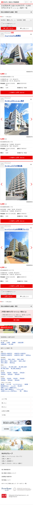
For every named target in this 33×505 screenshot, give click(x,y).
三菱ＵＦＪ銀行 (6, 458)
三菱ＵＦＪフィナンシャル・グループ (11, 456)
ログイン (26, 2)
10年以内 (22, 372)
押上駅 (2, 342)
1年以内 (3, 372)
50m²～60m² (13, 361)
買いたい (4, 403)
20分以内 (10, 380)
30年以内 (17, 374)
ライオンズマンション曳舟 (14, 101)
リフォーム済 (20, 389)
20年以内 (10, 374)
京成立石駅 (20, 342)
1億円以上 (28, 355)
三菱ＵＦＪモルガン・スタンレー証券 (11, 463)
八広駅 (8, 342)
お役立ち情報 (5, 411)
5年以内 (9, 372)
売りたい (4, 407)
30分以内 (17, 380)
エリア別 (4, 399)
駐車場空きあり (5, 386)
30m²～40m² (20, 359)
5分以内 (9, 378)
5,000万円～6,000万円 (6, 355)
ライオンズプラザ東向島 (13, 166)
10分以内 (22, 378)
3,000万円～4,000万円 (6, 353)
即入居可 (20, 386)
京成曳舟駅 (3, 344)
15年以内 (3, 374)
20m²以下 (3, 359)
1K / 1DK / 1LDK (12, 366)
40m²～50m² (4, 361)
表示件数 (19, 20)
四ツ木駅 (11, 344)
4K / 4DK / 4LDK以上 (16, 368)
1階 (20, 391)
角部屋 (26, 384)
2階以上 (26, 391)
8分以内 (15, 378)
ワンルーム (3, 366)
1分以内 (3, 378)
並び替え (3, 20)
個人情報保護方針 (6, 469)
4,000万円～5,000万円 (20, 353)
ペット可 (13, 386)
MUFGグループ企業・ (9, 422)
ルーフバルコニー (17, 384)
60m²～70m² (22, 361)
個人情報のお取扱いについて (9, 473)
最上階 (2, 384)
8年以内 (15, 372)
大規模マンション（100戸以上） (9, 391)
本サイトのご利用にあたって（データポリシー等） (14, 483)
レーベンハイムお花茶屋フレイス (17, 229)
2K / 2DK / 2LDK (23, 366)
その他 (3, 415)
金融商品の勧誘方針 (7, 476)
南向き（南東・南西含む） (7, 389)
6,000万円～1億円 (18, 355)
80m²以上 (12, 362)
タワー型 (8, 384)
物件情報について (6, 480)
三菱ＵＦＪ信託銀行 (7, 461)
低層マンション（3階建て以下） (9, 387)
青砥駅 (14, 342)
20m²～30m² (11, 359)
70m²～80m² (4, 362)
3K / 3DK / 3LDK (5, 368)
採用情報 (6, 429)
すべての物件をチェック (9, 23)
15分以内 (3, 380)
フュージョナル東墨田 (13, 36)
